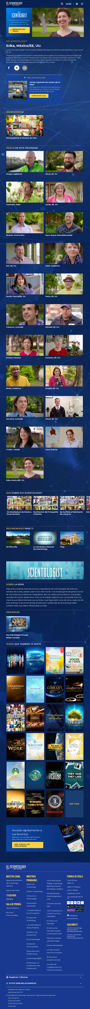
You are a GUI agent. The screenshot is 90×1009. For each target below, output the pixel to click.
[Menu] (82, 3)
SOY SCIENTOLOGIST (16, 41)
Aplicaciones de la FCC (15, 992)
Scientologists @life (33, 958)
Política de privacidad (15, 1003)
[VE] (35, 689)
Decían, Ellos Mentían (55, 945)
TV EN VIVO (11, 895)
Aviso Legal (12, 1006)
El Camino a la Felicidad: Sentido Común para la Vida (54, 931)
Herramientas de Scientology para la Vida (54, 896)
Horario (9, 899)
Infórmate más (39, 96)
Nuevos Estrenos (12, 908)
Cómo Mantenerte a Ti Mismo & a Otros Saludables (54, 913)
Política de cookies (14, 1001)
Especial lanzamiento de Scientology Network (14, 883)
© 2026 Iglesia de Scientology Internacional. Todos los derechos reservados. (31, 995)
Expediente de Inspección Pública (19, 989)
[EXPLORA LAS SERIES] (15, 660)
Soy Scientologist (33, 939)
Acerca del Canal (12, 890)
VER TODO (74, 804)
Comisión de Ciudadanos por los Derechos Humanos (54, 967)
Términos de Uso (13, 998)
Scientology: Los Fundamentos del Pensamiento (33, 965)
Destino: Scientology (34, 891)
